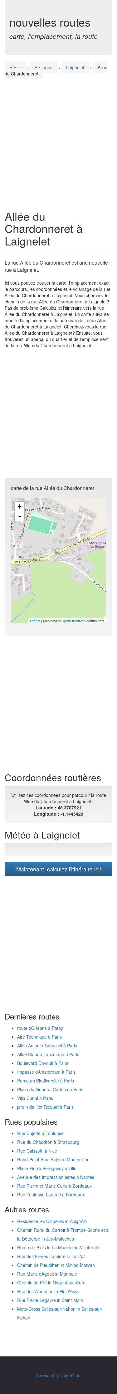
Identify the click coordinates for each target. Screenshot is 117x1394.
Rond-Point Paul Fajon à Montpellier (53, 1159)
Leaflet (35, 620)
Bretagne (44, 67)
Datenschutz (71, 1375)
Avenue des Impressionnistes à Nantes (55, 1177)
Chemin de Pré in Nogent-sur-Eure (51, 1282)
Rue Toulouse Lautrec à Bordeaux (51, 1194)
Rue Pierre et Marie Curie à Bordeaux (54, 1186)
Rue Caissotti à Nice (37, 1151)
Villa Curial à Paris (35, 1098)
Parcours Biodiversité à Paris (45, 1080)
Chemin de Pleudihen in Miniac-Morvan (56, 1265)
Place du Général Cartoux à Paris (50, 1089)
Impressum (44, 1375)
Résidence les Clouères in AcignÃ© (52, 1221)
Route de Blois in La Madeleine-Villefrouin (58, 1247)
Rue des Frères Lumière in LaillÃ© (51, 1256)
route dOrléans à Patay (40, 1028)
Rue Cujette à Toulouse (40, 1133)
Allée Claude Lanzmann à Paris (48, 1054)
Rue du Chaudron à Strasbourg (48, 1142)
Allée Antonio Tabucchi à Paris (47, 1045)
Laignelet (75, 67)
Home (15, 67)
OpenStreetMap (73, 620)
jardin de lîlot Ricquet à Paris (45, 1107)
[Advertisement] (58, 138)
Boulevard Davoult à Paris (42, 1063)
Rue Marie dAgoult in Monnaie (47, 1274)
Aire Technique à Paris (39, 1037)
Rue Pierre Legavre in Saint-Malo (50, 1300)
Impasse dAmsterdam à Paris (46, 1072)
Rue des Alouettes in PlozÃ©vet (48, 1291)
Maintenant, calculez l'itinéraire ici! (58, 869)
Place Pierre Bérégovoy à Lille (46, 1168)
